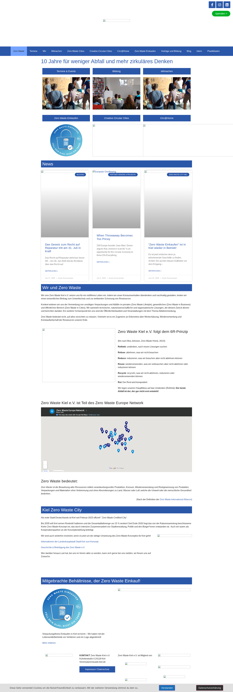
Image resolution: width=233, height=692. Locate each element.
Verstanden (167, 687)
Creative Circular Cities (101, 51)
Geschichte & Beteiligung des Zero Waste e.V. (63, 547)
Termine (33, 51)
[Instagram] (219, 4)
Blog (189, 51)
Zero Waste (18, 51)
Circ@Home (123, 51)
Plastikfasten (213, 51)
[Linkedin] (227, 4)
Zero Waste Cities (75, 51)
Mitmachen (56, 51)
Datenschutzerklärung (209, 687)
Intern (199, 51)
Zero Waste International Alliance (175, 499)
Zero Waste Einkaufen (145, 51)
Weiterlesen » (51, 271)
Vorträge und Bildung (171, 51)
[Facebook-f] (212, 4)
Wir (44, 51)
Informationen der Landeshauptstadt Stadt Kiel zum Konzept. (70, 541)
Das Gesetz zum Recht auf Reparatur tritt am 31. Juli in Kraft (63, 248)
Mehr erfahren (49, 643)
